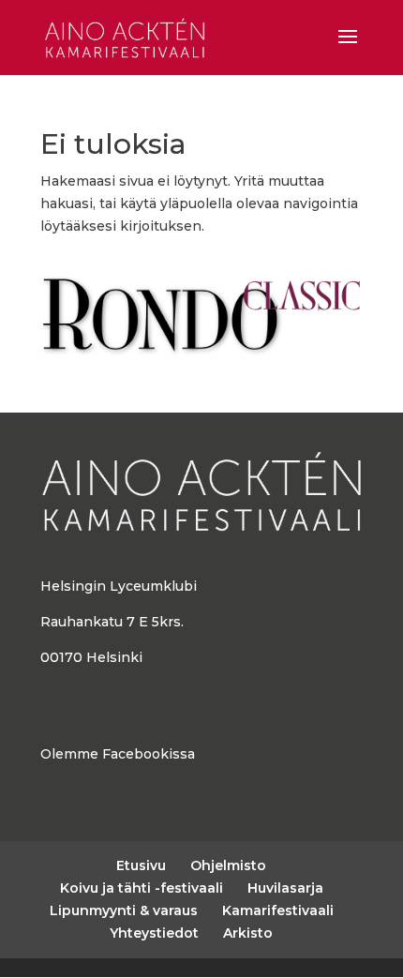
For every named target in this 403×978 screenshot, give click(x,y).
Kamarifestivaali (278, 910)
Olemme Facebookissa (117, 753)
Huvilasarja (285, 888)
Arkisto (248, 933)
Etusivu (141, 865)
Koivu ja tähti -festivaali (141, 888)
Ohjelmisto (228, 865)
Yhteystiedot (154, 933)
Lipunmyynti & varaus (124, 910)
